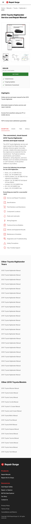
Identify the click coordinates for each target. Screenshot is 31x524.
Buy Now (15, 74)
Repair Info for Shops (7, 478)
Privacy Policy (5, 505)
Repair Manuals (5, 474)
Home (3, 8)
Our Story (4, 496)
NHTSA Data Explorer (7, 493)
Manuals (9, 8)
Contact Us (4, 500)
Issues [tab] (13, 129)
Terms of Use (5, 509)
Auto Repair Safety (7, 487)
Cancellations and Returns (9, 512)
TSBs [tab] (20, 129)
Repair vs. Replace (6, 490)
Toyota (15, 8)
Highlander (22, 8)
